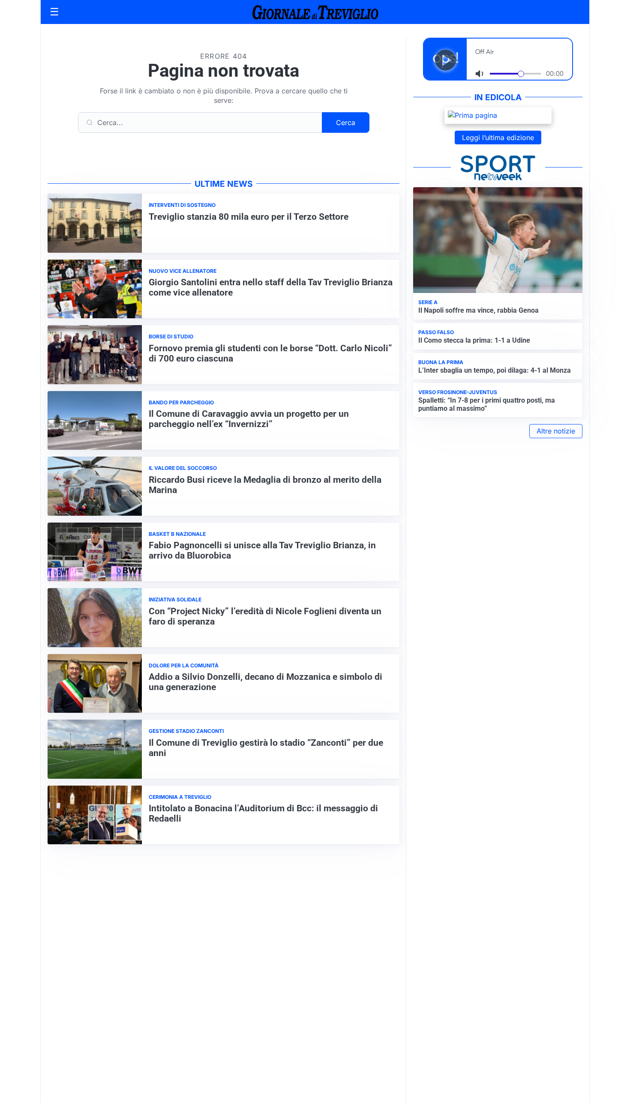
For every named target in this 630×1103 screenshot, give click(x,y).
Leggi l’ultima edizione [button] (498, 137)
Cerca (345, 122)
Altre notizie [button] (556, 431)
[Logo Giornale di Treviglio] (315, 11)
